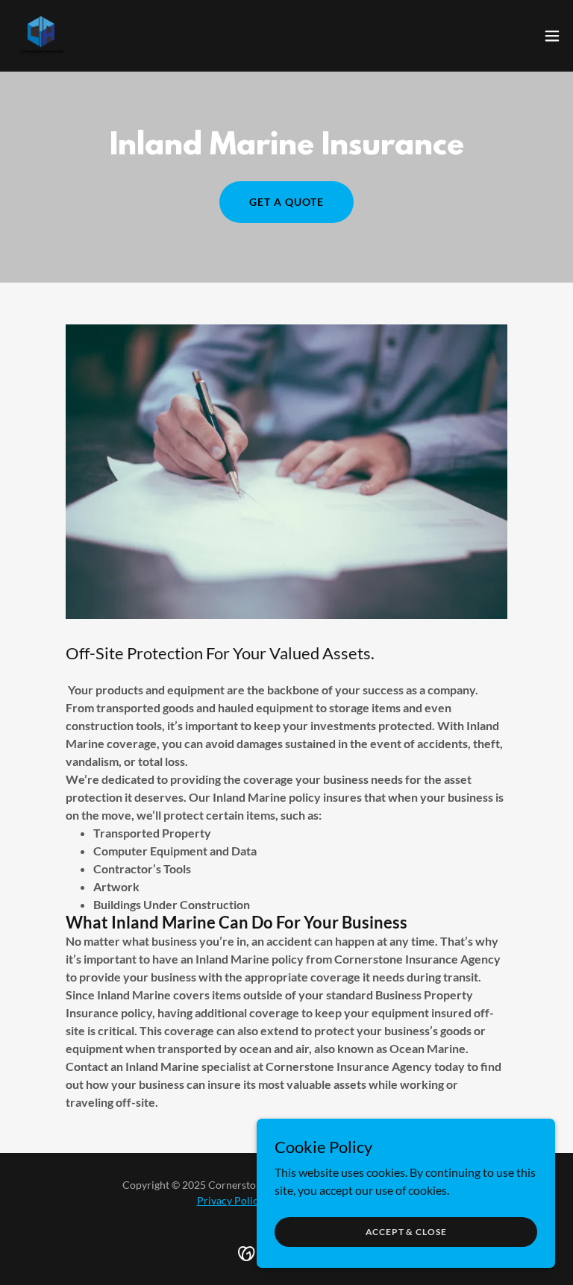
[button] (552, 36)
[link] (42, 36)
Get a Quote (286, 201)
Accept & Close (406, 1231)
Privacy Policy (230, 1200)
